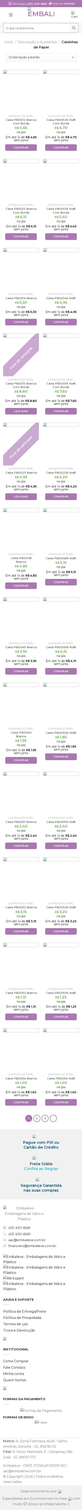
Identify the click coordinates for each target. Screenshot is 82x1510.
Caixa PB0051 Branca (21, 821)
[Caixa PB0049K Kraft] (61, 618)
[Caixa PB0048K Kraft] (61, 529)
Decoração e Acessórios (37, 42)
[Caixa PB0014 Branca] (21, 269)
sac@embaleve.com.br (27, 1240)
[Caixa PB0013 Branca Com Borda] (21, 180)
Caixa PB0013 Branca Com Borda (21, 210)
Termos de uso (15, 1324)
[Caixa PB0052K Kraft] (61, 878)
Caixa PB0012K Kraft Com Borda (61, 121)
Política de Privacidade (22, 1318)
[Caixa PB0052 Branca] (21, 878)
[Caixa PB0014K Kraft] (61, 269)
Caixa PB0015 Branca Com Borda (21, 385)
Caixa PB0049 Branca (21, 647)
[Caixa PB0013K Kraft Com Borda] (61, 180)
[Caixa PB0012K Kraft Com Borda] (61, 91)
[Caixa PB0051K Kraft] (61, 793)
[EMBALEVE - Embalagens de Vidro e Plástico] (41, 14)
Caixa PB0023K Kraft (61, 472)
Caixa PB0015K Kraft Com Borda (61, 385)
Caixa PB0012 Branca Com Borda (21, 121)
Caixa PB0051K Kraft (61, 821)
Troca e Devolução (19, 1330)
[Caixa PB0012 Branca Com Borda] (21, 91)
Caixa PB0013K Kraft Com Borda (61, 210)
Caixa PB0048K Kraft (61, 558)
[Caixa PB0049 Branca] (21, 618)
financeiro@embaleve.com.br (32, 1246)
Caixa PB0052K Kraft (61, 907)
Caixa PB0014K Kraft (61, 298)
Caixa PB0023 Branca (21, 472)
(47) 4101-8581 (19, 1228)
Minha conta (13, 1374)
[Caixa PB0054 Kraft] (61, 1049)
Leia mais (21, 411)
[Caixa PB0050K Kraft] (61, 704)
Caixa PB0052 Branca (21, 907)
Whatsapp (29, 3)
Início (8, 42)
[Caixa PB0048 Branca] (21, 529)
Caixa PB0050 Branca (21, 734)
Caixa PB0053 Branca (21, 992)
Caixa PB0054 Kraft (61, 1078)
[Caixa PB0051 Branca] (21, 793)
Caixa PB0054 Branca (21, 1078)
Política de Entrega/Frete (24, 1311)
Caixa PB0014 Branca (21, 298)
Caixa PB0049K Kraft (61, 647)
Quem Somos (14, 1380)
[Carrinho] (75, 14)
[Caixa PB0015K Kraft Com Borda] (61, 355)
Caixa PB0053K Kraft (61, 992)
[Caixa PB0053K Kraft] (61, 964)
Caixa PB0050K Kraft (61, 732)
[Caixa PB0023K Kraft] (61, 444)
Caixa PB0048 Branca (21, 559)
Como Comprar (16, 1361)
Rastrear (63, 3)
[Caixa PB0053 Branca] (21, 964)
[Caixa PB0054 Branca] (21, 1049)
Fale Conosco (14, 1367)
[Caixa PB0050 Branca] (21, 704)
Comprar (21, 147)
